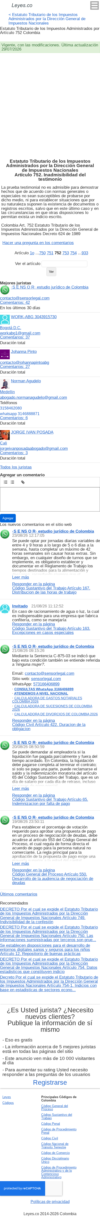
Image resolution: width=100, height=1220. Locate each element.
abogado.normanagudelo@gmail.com (33, 397)
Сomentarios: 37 (15, 337)
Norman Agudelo (26, 380)
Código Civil (49, 1138)
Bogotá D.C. (10, 328)
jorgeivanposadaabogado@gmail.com (34, 448)
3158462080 (11, 408)
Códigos (8, 1103)
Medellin (7, 392)
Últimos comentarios (18, 894)
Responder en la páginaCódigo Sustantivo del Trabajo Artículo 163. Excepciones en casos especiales (51, 628)
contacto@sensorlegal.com (25, 298)
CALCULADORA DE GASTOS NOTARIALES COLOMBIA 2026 (47, 699)
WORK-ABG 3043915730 (34, 316)
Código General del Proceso (54, 1107)
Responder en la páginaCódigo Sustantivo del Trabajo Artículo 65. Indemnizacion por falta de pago (50, 799)
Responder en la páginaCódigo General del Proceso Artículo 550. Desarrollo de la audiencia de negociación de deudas (52, 876)
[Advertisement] (50, 105)
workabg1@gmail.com (20, 333)
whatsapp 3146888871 (20, 414)
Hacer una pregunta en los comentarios (38, 242)
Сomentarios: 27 (15, 366)
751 (50, 252)
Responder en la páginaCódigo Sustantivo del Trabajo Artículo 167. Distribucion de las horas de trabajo (51, 588)
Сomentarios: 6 (14, 417)
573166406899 (46, 684)
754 (73, 252)
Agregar (7, 518)
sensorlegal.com (46, 678)
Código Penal (50, 1124)
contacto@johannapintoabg (24, 362)
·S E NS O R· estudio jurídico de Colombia (49, 287)
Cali (3, 443)
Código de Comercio (55, 1153)
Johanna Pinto (24, 351)
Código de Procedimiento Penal (58, 1130)
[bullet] (12, 482)
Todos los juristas (16, 467)
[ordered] (5, 482)
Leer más (20, 577)
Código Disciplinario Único (55, 1160)
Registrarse (50, 1082)
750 (42, 252)
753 (65, 252)
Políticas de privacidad (50, 1202)
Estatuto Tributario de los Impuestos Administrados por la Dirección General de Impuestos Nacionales (46, 19)
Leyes (6, 1097)
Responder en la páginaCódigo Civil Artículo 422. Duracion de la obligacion (48, 724)
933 (85, 252)
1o (32, 252)
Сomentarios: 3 (14, 452)
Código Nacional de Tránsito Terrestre (54, 1145)
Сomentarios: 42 (15, 302)
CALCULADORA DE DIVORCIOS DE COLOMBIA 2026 (56, 714)
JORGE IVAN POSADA (32, 432)
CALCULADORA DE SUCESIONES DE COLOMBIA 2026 (52, 707)
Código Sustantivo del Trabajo (56, 1116)
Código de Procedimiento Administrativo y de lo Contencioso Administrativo (58, 1172)
